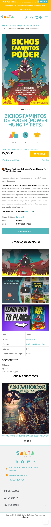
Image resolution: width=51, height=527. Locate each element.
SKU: (4, 220)
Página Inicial (6, 25)
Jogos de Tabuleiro (25, 25)
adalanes (25, 517)
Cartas (36, 25)
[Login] (27, 17)
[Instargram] (16, 461)
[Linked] (28, 461)
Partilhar (45, 160)
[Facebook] (22, 461)
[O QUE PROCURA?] (31, 17)
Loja (14, 25)
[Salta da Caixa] (7, 17)
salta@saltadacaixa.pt (18, 475)
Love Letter (28, 211)
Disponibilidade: (8, 217)
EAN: (4, 224)
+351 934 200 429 (16, 480)
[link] (46, 507)
